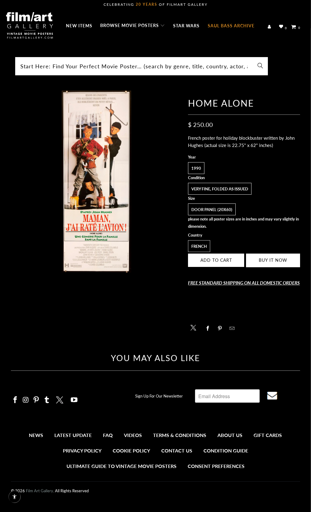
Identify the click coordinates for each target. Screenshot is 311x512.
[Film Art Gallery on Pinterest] (36, 400)
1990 (196, 168)
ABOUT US (229, 435)
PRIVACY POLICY (82, 450)
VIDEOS (133, 435)
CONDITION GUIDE (225, 450)
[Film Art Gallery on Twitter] (60, 399)
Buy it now (273, 260)
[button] (132, 25)
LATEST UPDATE (73, 435)
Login (270, 27)
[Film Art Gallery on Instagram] (25, 400)
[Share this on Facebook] (209, 328)
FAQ (108, 435)
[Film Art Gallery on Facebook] (15, 400)
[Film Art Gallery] (29, 25)
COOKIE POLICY (131, 450)
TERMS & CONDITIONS (179, 435)
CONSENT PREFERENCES (216, 466)
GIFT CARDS (268, 435)
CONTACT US (176, 450)
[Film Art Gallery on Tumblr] (47, 400)
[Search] (260, 66)
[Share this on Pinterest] (221, 328)
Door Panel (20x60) (211, 209)
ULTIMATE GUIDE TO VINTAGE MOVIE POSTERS (121, 466)
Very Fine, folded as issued (219, 188)
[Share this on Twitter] (195, 327)
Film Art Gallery (39, 490)
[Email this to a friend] (233, 328)
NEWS (36, 435)
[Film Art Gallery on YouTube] (74, 400)
